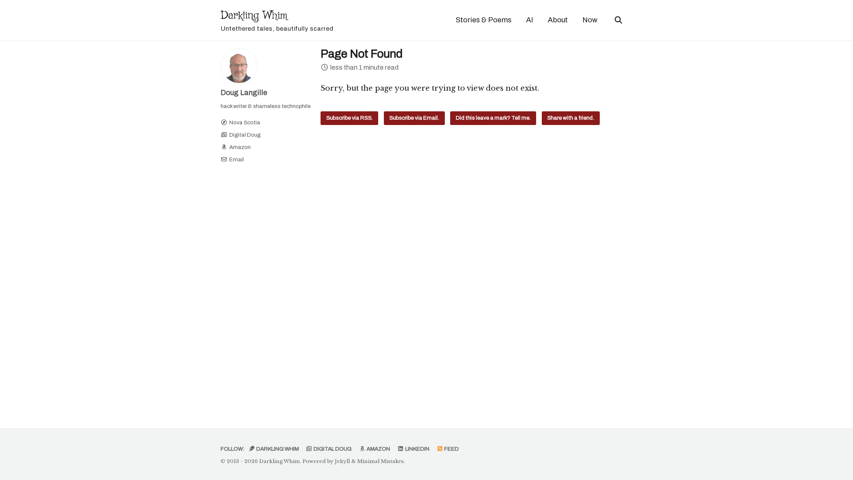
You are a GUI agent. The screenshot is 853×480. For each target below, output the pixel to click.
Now (589, 20)
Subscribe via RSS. (349, 118)
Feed (451, 449)
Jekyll (342, 461)
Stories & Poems (483, 20)
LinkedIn (416, 449)
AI (529, 20)
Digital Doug (332, 449)
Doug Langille (244, 93)
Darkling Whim (277, 20)
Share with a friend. (570, 118)
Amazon (378, 449)
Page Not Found (362, 54)
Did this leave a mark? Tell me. (493, 118)
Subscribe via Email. (414, 118)
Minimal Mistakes (380, 461)
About (558, 20)
